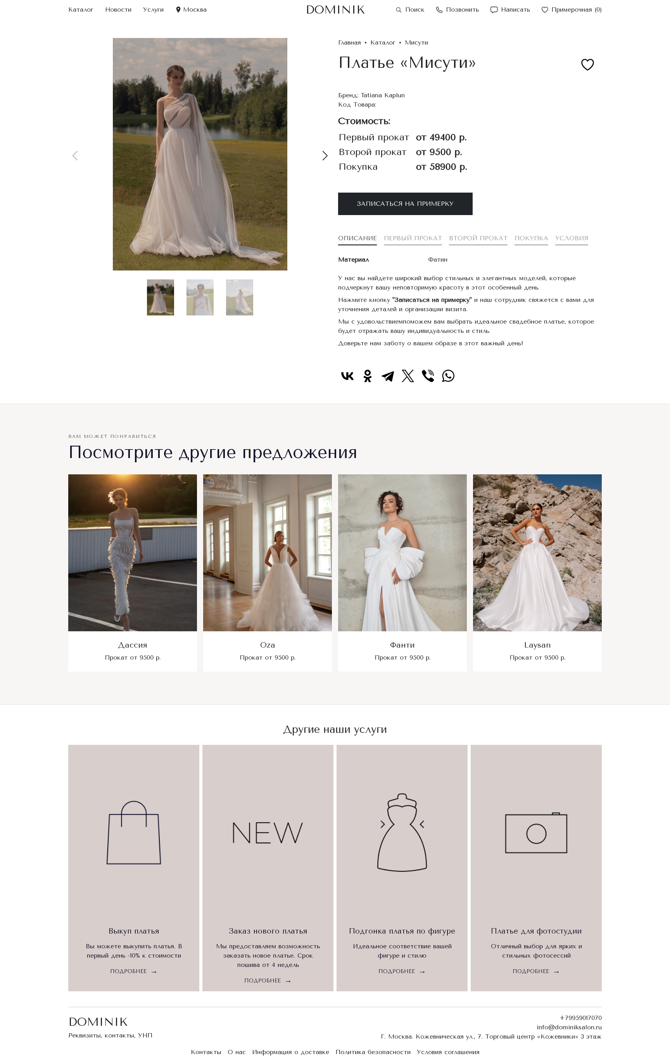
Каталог (80, 9)
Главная (349, 42)
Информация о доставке (290, 1052)
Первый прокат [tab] (413, 238)
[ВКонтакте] (347, 376)
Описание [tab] (357, 238)
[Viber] (428, 376)
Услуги (153, 9)
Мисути (416, 42)
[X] (408, 376)
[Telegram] (387, 376)
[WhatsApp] (448, 376)
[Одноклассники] (367, 376)
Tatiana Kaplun (383, 95)
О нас (237, 1052)
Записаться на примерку (405, 203)
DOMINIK (335, 10)
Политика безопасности (373, 1052)
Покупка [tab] (531, 238)
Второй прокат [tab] (478, 238)
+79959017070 (580, 1018)
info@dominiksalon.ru (569, 1027)
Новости (118, 9)
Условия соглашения (448, 1052)
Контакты (206, 1052)
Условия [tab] (571, 238)
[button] (325, 155)
